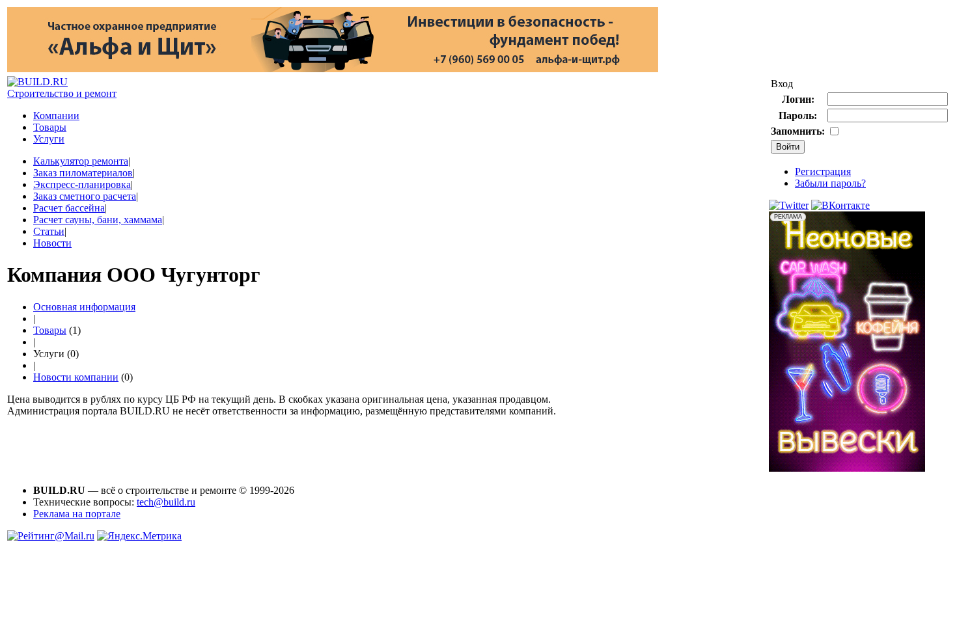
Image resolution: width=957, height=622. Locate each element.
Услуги (48, 138)
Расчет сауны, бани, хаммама (97, 219)
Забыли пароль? (830, 183)
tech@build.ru (166, 501)
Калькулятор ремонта (80, 161)
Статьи (48, 231)
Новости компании (75, 377)
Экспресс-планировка (82, 184)
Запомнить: (798, 131)
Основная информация (84, 306)
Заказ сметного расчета (84, 196)
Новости (52, 243)
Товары (49, 127)
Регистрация (823, 171)
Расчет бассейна (69, 207)
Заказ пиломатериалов (83, 172)
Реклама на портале (76, 513)
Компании (56, 115)
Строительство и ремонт (62, 93)
